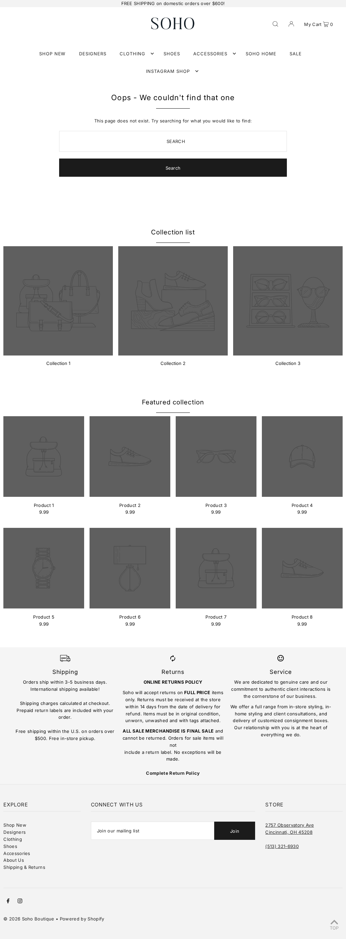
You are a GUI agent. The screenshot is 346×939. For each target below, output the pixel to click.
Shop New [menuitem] (52, 53)
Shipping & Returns (24, 867)
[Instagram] (20, 901)
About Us (13, 860)
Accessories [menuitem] (210, 53)
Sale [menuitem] (296, 53)
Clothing (12, 839)
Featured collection (173, 402)
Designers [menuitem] (92, 53)
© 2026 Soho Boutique (28, 918)
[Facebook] (8, 901)
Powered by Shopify (82, 918)
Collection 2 (173, 363)
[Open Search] (275, 23)
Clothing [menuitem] (132, 53)
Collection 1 (58, 363)
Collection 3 (287, 363)
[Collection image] (58, 300)
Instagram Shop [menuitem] (168, 71)
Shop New (14, 825)
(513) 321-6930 (282, 846)
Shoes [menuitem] (172, 53)
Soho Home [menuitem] (261, 53)
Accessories (16, 853)
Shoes (10, 846)
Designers (14, 832)
